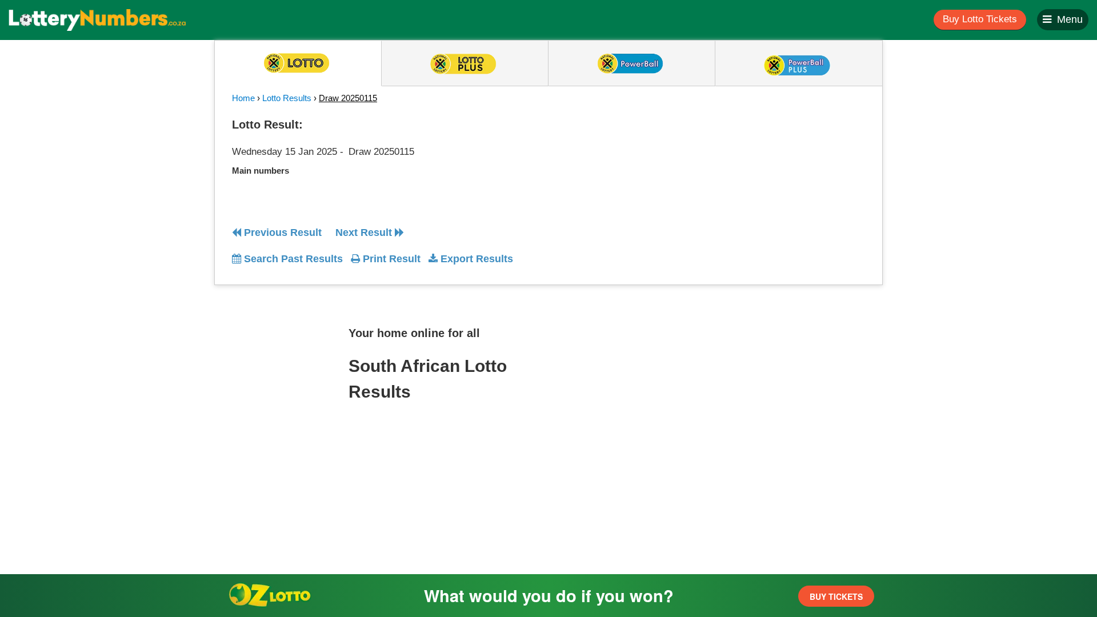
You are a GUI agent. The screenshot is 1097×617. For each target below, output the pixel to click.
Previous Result (281, 232)
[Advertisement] (762, 185)
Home (243, 98)
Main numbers (260, 170)
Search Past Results (292, 259)
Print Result (390, 259)
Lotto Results (286, 98)
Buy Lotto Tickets (980, 19)
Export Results (475, 259)
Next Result (365, 232)
